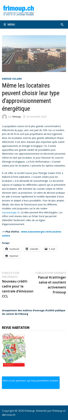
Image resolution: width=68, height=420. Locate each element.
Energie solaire (12, 78)
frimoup (16, 116)
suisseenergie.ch (10, 212)
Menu (11, 24)
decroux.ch (8, 415)
